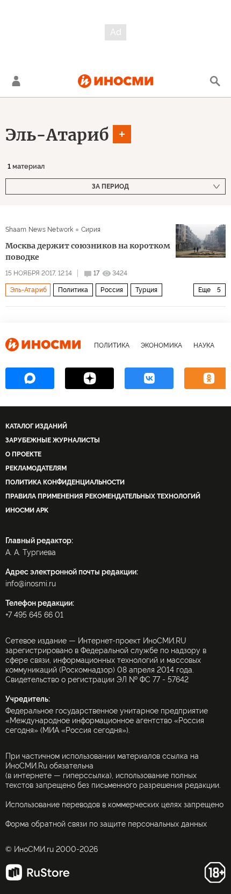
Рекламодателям (36, 468)
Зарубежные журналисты (52, 440)
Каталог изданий (36, 426)
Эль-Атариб (57, 134)
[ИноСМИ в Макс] (29, 378)
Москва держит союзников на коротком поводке (87, 251)
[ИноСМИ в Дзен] (89, 378)
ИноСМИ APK (26, 510)
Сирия (90, 229)
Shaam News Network (39, 229)
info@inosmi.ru (30, 583)
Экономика (161, 345)
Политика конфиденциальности (65, 482)
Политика (73, 290)
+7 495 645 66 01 (34, 615)
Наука (203, 345)
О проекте (23, 454)
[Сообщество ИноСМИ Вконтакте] (149, 378)
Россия (111, 290)
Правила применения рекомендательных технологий (102, 496)
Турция (146, 290)
